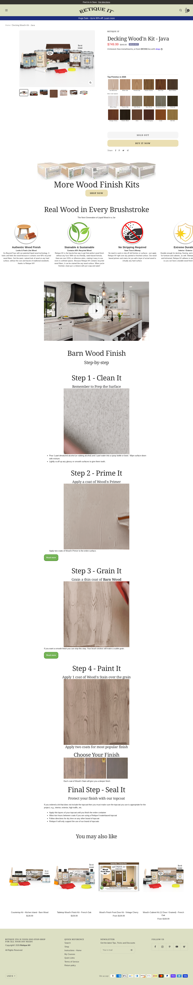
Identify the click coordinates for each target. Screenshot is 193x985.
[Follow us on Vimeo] (184, 946)
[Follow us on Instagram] (162, 946)
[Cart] (186, 11)
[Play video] (96, 311)
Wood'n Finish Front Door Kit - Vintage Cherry (118, 912)
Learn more (109, 18)
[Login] (186, 9)
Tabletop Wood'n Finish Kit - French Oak (74, 912)
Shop (66, 947)
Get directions (104, 2)
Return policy (70, 965)
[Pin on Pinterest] (119, 150)
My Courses (69, 954)
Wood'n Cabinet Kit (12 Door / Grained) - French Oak (163, 913)
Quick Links (69, 958)
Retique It (113, 31)
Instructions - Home (72, 950)
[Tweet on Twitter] (123, 150)
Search (67, 943)
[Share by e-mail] (128, 150)
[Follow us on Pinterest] (169, 946)
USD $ (10, 976)
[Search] (180, 10)
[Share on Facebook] (115, 150)
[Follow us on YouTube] (177, 946)
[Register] (131, 950)
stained (74, 263)
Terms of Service (71, 962)
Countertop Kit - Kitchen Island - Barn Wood (29, 912)
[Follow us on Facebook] (155, 946)
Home (8, 25)
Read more (51, 557)
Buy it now (142, 143)
